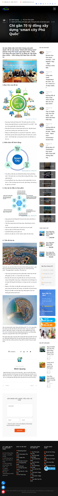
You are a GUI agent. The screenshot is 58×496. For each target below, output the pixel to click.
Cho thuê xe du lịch (22, 461)
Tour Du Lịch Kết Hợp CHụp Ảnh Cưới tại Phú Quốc (47, 219)
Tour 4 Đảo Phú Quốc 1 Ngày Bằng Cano (50, 244)
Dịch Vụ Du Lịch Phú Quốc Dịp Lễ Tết (47, 201)
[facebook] (38, 3)
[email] (36, 3)
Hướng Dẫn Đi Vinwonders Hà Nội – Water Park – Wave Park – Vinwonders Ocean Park (50, 133)
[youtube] (52, 3)
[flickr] (40, 3)
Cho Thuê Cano (22, 474)
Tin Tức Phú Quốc (28, 19)
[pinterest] (45, 3)
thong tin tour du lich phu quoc (40, 22)
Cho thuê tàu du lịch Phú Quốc (47, 166)
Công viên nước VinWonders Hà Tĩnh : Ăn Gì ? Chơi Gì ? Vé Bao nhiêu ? (50, 81)
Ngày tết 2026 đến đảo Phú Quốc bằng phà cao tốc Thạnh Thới (51, 350)
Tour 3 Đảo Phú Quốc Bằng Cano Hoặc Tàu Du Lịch (50, 254)
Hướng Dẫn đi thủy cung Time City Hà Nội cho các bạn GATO (50, 99)
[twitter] (50, 3)
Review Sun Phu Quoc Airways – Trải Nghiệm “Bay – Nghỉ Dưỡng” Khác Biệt (50, 61)
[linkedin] (43, 3)
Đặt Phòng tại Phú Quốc (47, 183)
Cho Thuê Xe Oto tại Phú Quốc (47, 175)
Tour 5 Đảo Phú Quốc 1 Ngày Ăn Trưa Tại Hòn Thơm (50, 233)
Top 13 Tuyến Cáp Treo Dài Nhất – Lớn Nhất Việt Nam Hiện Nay (50, 115)
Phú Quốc (15, 51)
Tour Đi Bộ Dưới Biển (47, 209)
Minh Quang (15, 19)
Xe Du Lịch (21, 466)
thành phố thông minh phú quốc (21, 22)
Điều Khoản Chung (50, 465)
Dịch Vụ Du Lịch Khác (47, 192)
